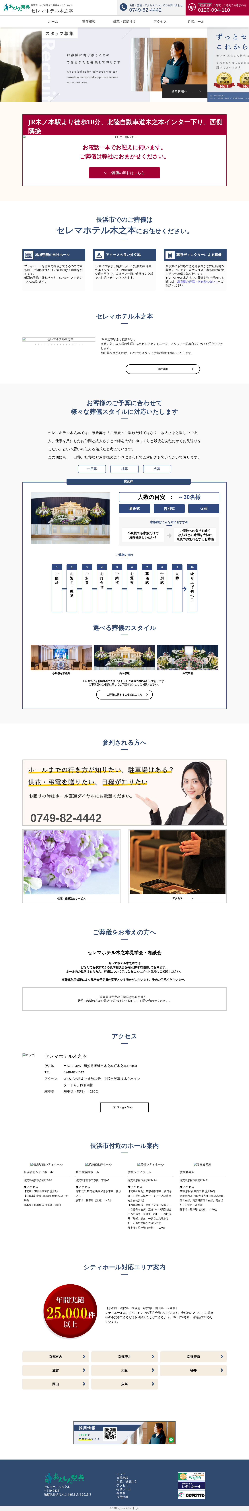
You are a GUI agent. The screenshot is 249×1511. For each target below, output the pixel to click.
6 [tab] (51, 344)
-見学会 (120, 1493)
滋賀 (55, 1370)
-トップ (120, 1474)
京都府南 (193, 1357)
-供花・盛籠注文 (126, 1481)
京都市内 (55, 1357)
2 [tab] (38, 344)
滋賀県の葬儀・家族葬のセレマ (197, 281)
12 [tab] (69, 344)
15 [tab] (79, 344)
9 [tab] (60, 344)
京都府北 (124, 1357)
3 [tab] (41, 344)
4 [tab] (45, 344)
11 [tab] (66, 344)
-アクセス (122, 1485)
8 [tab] (57, 344)
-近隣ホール (123, 1489)
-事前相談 (122, 1477)
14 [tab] (76, 344)
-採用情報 (122, 1496)
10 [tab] (63, 344)
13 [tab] (72, 344)
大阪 (124, 1370)
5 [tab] (48, 344)
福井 (193, 1370)
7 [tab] (54, 344)
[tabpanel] (58, 339)
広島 (124, 1384)
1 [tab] (35, 344)
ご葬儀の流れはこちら (126, 173)
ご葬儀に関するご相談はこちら (124, 694)
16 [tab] (82, 344)
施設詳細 (163, 369)
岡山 (55, 1384)
